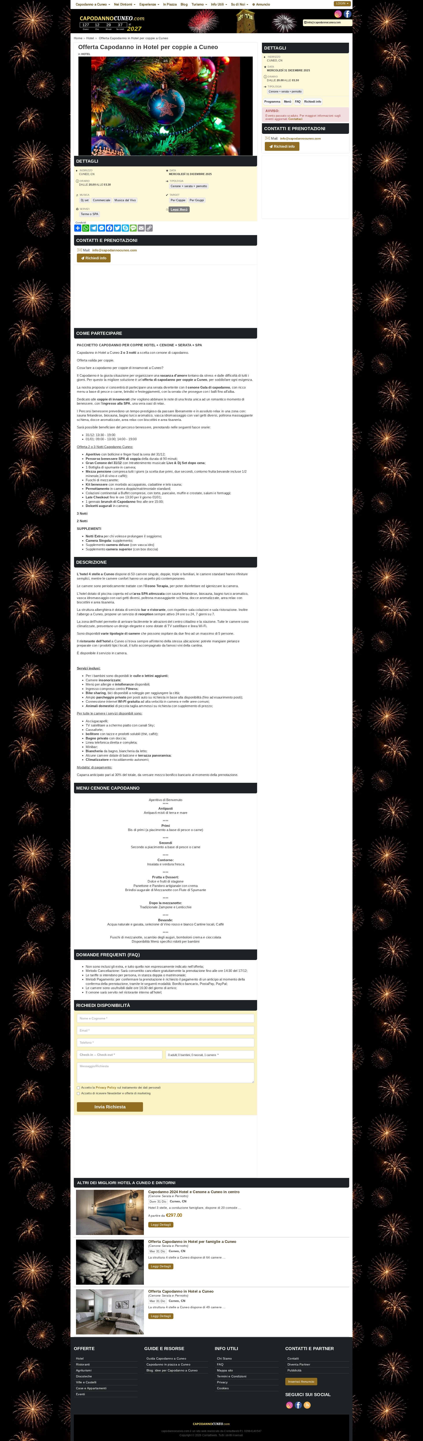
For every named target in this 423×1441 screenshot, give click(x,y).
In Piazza (170, 4)
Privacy (222, 1382)
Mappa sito (225, 1370)
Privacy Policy (106, 1087)
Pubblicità (295, 1370)
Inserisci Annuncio (301, 1381)
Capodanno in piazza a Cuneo (168, 1364)
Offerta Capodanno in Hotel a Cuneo (181, 1291)
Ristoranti (83, 1364)
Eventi (80, 1394)
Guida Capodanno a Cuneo (166, 1358)
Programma (272, 101)
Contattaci (295, 119)
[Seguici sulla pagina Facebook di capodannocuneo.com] (347, 13)
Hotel (85, 54)
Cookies (223, 1388)
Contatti (293, 1358)
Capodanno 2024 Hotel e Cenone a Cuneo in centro (194, 1192)
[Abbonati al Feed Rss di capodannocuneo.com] (307, 1405)
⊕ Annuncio (261, 4)
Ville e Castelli (86, 1382)
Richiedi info (312, 101)
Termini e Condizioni (231, 1376)
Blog (184, 4)
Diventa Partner (299, 1364)
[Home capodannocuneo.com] (125, 17)
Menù (287, 101)
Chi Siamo (224, 1358)
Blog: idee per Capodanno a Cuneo (172, 1370)
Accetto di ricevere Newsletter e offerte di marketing (115, 1093)
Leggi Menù (179, 209)
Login (341, 3)
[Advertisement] (165, 295)
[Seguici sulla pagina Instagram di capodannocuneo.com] (338, 13)
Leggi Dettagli (161, 1224)
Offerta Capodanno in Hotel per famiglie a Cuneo (192, 1242)
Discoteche (84, 1376)
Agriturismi (83, 1370)
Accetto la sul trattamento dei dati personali (121, 1087)
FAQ (298, 101)
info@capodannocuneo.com (324, 22)
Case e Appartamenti (91, 1388)
